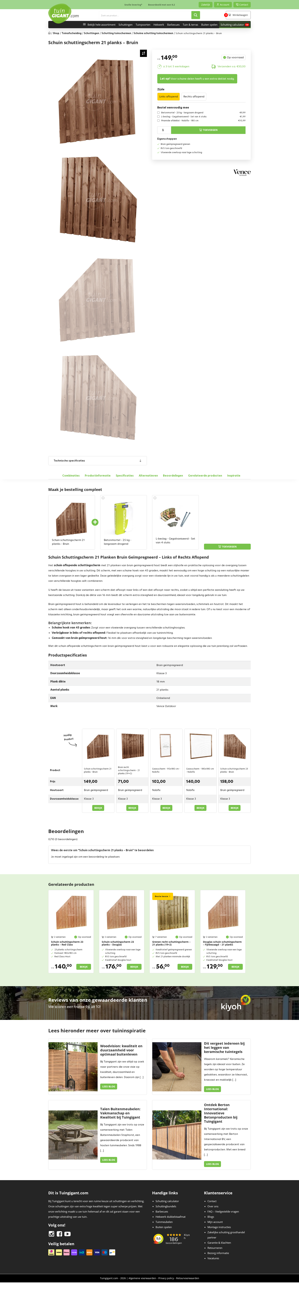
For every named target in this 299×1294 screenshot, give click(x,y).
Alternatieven (148, 475)
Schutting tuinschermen (116, 33)
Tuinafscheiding (71, 33)
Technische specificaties (69, 460)
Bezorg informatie (218, 1253)
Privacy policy (166, 1278)
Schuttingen (126, 24)
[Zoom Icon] (143, 53)
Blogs (210, 1217)
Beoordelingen (173, 475)
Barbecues (173, 24)
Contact (211, 1201)
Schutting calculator (232, 24)
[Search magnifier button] (195, 15)
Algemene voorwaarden (142, 1278)
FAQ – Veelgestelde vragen (223, 1211)
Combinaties (71, 475)
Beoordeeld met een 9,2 (161, 4)
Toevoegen (210, 130)
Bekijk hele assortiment (101, 24)
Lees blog (108, 1086)
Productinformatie (98, 475)
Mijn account (215, 1222)
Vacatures (213, 1258)
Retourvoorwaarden (187, 1278)
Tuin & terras (190, 24)
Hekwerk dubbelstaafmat (170, 1217)
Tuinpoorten (143, 24)
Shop (56, 33)
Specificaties (125, 475)
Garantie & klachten (219, 1243)
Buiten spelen (209, 24)
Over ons (212, 1206)
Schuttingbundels (166, 1206)
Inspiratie (233, 475)
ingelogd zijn (70, 856)
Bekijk (98, 807)
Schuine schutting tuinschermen (153, 33)
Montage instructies (219, 1227)
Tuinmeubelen (164, 1222)
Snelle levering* (133, 4)
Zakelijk (205, 4)
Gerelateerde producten (205, 475)
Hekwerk (158, 24)
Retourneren (214, 1248)
